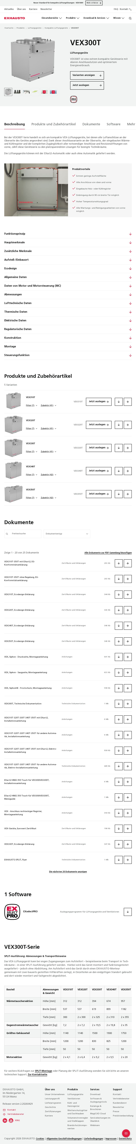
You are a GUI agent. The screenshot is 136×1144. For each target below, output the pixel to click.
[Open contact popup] (126, 1133)
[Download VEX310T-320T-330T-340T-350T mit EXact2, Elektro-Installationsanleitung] (119, 751)
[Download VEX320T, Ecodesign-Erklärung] (119, 610)
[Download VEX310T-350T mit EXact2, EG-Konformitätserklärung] (119, 563)
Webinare (95, 1125)
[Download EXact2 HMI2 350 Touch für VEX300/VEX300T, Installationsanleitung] (119, 782)
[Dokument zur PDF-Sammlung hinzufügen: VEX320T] (128, 425)
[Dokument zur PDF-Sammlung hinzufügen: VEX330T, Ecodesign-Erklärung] (128, 844)
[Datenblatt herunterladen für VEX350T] (119, 494)
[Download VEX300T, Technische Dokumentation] (119, 704)
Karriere (33, 9)
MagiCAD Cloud (98, 1114)
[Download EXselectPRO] (128, 912)
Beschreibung (14, 124)
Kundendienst (120, 1103)
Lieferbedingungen (93, 1139)
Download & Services (94, 18)
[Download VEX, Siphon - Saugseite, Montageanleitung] (119, 673)
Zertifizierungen (53, 1112)
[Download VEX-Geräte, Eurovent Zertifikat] (119, 829)
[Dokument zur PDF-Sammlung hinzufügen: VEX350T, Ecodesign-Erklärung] (128, 641)
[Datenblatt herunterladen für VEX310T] (119, 402)
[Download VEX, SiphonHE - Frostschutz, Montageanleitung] (119, 688)
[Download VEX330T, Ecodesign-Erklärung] (119, 844)
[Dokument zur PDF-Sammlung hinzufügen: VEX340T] (128, 471)
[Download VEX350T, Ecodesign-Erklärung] (119, 641)
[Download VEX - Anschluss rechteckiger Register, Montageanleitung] (119, 813)
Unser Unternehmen (55, 1094)
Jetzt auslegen (81, 85)
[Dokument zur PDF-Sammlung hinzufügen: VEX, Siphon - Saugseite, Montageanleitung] (128, 673)
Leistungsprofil (52, 1099)
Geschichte (50, 1107)
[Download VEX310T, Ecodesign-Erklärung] (119, 595)
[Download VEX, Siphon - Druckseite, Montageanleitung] (119, 657)
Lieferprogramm (53, 1103)
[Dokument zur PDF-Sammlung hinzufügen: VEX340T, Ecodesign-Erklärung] (128, 626)
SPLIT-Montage (43, 1071)
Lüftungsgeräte (34, 28)
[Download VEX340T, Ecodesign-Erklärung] (119, 626)
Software (113, 124)
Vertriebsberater (15, 1114)
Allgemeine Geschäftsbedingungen (64, 1139)
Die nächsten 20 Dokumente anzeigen (68, 872)
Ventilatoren (73, 1099)
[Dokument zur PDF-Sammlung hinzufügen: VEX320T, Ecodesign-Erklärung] (128, 610)
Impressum (110, 1139)
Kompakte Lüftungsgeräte (56, 28)
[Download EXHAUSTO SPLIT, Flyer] (119, 860)
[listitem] (8, 92)
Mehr (131, 124)
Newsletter (46, 9)
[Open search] (128, 18)
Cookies (40, 1139)
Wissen (117, 18)
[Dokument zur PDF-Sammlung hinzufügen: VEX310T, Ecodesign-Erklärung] (128, 595)
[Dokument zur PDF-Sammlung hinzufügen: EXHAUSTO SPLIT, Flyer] (128, 860)
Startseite (9, 28)
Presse (116, 1112)
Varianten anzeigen (84, 75)
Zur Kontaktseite (37, 1075)
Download (95, 1094)
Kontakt (11, 1110)
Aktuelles (9, 9)
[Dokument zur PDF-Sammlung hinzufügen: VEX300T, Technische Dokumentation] (128, 704)
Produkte (71, 18)
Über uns (21, 9)
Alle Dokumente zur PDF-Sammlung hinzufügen (108, 553)
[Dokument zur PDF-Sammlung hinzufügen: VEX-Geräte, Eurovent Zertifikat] (128, 829)
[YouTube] (11, 1120)
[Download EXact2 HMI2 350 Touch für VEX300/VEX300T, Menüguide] (119, 797)
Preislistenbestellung (123, 1116)
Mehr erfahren (92, 3)
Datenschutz (125, 1139)
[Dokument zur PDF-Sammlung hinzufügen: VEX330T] (128, 448)
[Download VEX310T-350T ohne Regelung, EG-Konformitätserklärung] (119, 579)
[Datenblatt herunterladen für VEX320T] (119, 425)
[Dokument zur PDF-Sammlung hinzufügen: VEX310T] (128, 402)
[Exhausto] (14, 18)
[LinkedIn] (5, 1120)
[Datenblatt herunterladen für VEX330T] (119, 448)
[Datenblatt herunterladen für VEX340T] (119, 471)
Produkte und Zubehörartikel (53, 124)
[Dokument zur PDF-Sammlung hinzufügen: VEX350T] (128, 494)
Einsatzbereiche (50, 18)
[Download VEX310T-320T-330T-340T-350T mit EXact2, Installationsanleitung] (119, 719)
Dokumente (91, 124)
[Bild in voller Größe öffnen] (33, 59)
